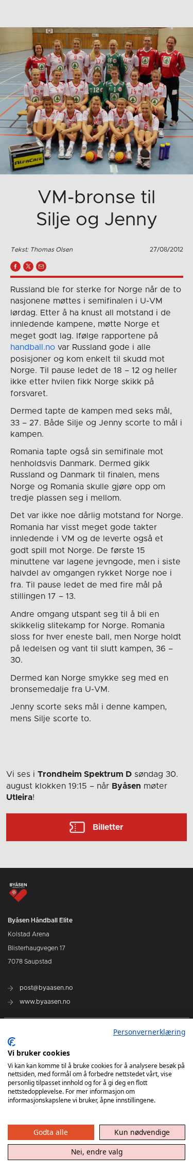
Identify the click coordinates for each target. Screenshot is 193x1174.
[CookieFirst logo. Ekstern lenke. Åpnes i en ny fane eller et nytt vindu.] (11, 1041)
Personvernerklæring (149, 1032)
